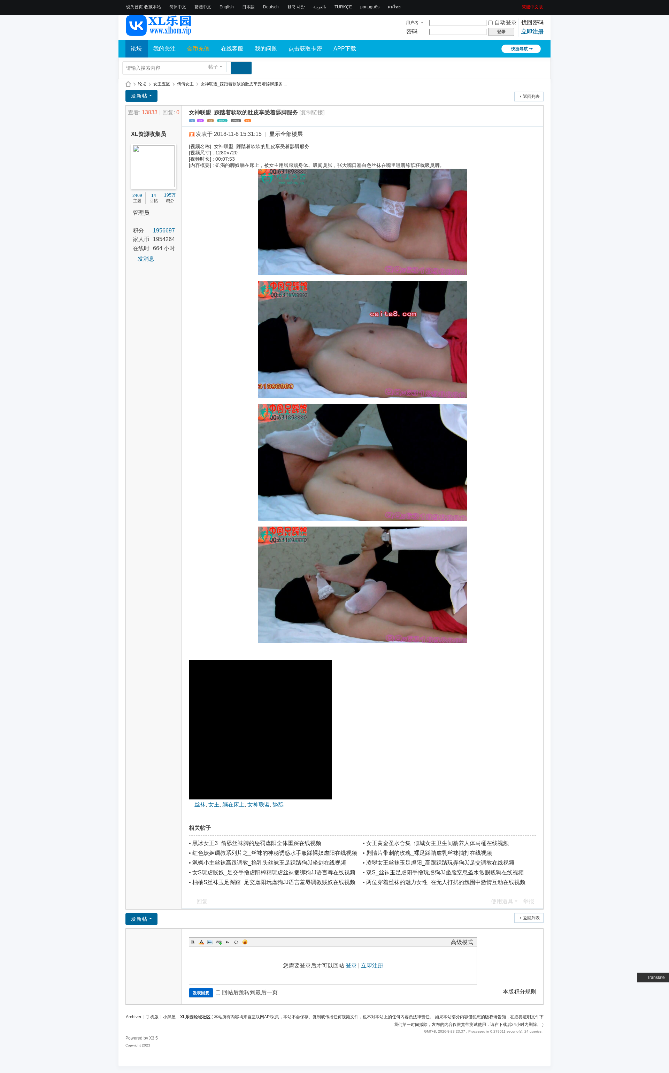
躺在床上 (222, 121)
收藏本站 (152, 7)
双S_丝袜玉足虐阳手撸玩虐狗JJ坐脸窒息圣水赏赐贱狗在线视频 (445, 872)
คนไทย (394, 7)
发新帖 (139, 96)
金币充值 (198, 49)
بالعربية (319, 7)
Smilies (244, 941)
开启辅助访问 (519, 5)
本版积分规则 (519, 992)
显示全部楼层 (286, 134)
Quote (227, 941)
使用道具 (502, 901)
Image (210, 941)
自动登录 (505, 22)
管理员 (141, 213)
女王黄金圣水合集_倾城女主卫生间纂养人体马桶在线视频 (437, 843)
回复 (202, 901)
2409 (137, 195)
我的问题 (266, 49)
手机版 (152, 1016)
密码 (411, 32)
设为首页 (134, 7)
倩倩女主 (185, 84)
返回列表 (531, 96)
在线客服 (232, 49)
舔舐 (247, 121)
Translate (656, 977)
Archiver (133, 1016)
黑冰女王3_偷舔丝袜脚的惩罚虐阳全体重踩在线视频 (256, 843)
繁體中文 (202, 7)
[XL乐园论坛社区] (158, 32)
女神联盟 (235, 121)
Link (218, 941)
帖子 (213, 67)
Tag (192, 121)
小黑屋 (169, 1016)
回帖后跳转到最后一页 (250, 992)
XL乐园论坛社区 (128, 84)
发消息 (146, 259)
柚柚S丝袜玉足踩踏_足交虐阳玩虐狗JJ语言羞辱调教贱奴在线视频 (273, 882)
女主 (210, 121)
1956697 (164, 230)
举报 (528, 901)
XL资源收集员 (148, 134)
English (227, 7)
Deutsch (271, 7)
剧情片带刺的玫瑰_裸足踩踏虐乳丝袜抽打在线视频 (429, 853)
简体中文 (177, 7)
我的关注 (164, 49)
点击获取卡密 (305, 49)
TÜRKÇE (343, 7)
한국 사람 (296, 7)
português (369, 7)
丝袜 (200, 121)
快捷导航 (519, 48)
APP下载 (344, 49)
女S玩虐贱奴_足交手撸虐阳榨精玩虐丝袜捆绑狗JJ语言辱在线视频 (273, 872)
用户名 (412, 22)
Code (236, 941)
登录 (351, 965)
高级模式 (462, 942)
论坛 (136, 49)
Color (201, 941)
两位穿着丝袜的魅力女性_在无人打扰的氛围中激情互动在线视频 (445, 882)
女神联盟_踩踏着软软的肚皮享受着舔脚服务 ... (244, 84)
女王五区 (161, 84)
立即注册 (532, 32)
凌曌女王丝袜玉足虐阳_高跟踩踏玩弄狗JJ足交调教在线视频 (440, 863)
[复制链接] (311, 112)
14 (153, 195)
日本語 (248, 7)
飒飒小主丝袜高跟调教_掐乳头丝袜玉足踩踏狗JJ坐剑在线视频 (269, 863)
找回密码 (532, 22)
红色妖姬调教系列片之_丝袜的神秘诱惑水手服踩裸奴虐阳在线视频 (274, 853)
